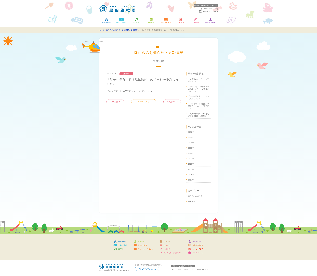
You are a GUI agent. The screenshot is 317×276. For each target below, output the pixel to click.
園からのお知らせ (195, 196)
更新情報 (191, 201)
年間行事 (151, 22)
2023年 (191, 148)
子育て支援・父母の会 (145, 249)
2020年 (191, 164)
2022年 (191, 153)
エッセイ (180, 22)
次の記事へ (171, 102)
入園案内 (195, 22)
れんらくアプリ (198, 249)
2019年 (191, 169)
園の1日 (136, 22)
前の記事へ (116, 102)
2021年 (191, 159)
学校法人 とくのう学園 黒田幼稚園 (117, 8)
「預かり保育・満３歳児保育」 (119, 91)
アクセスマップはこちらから (148, 269)
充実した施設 (121, 22)
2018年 (191, 175)
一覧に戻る (144, 102)
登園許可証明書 (198, 245)
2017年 (191, 180)
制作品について (198, 253)
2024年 (191, 143)
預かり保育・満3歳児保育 (172, 253)
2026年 (191, 132)
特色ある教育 (166, 22)
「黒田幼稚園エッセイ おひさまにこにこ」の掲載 (199, 115)
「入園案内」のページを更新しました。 (198, 80)
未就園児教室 (210, 22)
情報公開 (167, 241)
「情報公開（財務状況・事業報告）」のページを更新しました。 (198, 89)
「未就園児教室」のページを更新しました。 (198, 97)
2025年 (191, 137)
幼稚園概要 (106, 22)
